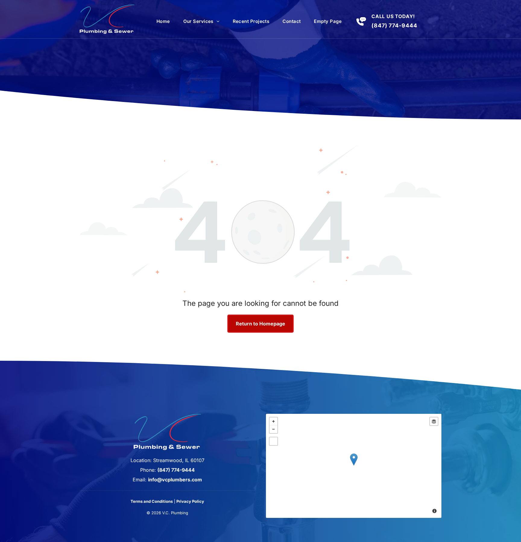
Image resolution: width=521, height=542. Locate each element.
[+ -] (353, 466)
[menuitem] (163, 21)
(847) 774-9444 (394, 25)
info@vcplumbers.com (175, 480)
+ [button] (273, 421)
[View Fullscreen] (273, 441)
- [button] (273, 429)
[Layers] (434, 421)
